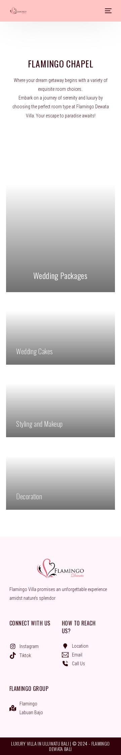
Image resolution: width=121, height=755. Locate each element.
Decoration (29, 496)
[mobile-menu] (108, 11)
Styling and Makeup (39, 424)
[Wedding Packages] (60, 224)
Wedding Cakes (34, 351)
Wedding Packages (60, 275)
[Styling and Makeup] (60, 403)
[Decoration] (60, 476)
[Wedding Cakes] (60, 331)
